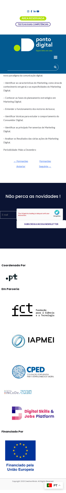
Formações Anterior (21, 162)
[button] (55, 57)
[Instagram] (28, 11)
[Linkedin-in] (34, 11)
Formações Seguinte (45, 162)
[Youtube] (37, 11)
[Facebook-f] (31, 11)
